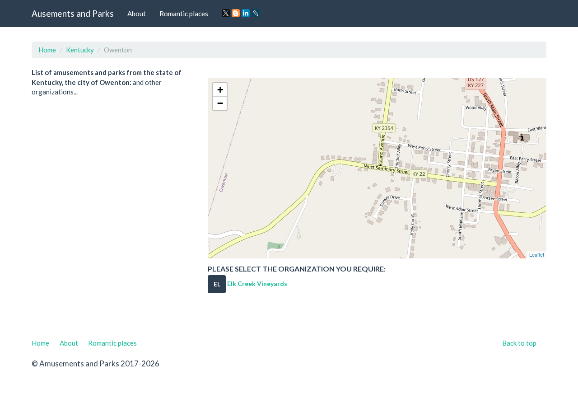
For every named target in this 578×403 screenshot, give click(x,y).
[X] (226, 13)
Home (47, 50)
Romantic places (183, 13)
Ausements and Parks (73, 13)
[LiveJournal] (256, 13)
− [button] (220, 103)
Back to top (519, 343)
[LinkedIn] (246, 13)
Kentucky (80, 50)
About (136, 13)
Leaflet (536, 254)
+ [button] (220, 89)
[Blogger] (236, 13)
